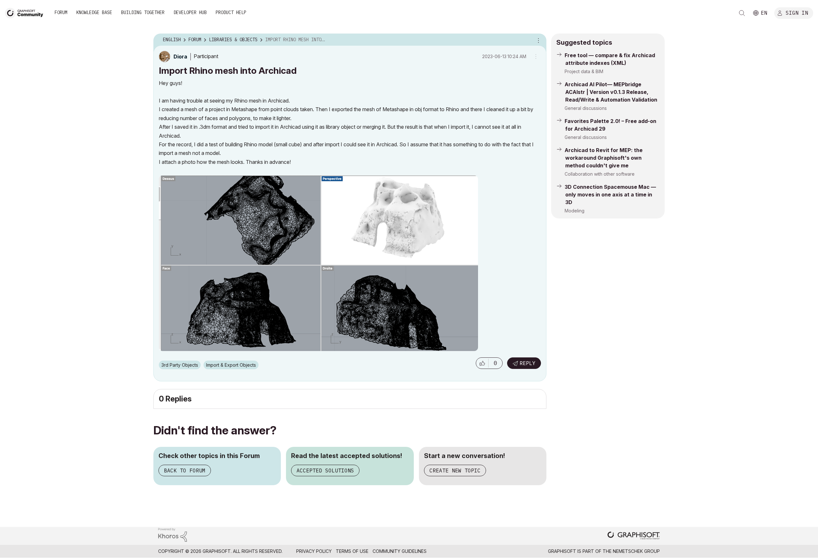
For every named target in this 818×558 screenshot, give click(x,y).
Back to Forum (184, 470)
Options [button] (537, 40)
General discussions (586, 108)
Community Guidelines (400, 551)
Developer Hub (190, 12)
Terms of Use (352, 551)
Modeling (574, 210)
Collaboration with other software (600, 174)
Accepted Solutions (325, 470)
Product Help (231, 12)
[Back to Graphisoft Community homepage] (26, 12)
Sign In (797, 12)
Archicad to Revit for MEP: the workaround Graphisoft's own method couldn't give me (604, 158)
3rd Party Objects (179, 365)
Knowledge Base (94, 12)
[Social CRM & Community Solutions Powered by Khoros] (172, 534)
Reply (528, 363)
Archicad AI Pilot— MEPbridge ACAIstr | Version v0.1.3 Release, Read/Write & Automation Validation (611, 92)
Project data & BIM (584, 71)
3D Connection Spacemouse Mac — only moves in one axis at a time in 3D (610, 194)
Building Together (143, 12)
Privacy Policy (314, 551)
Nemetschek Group (636, 551)
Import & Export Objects (231, 365)
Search (742, 13)
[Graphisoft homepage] (633, 536)
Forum (61, 12)
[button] (482, 363)
